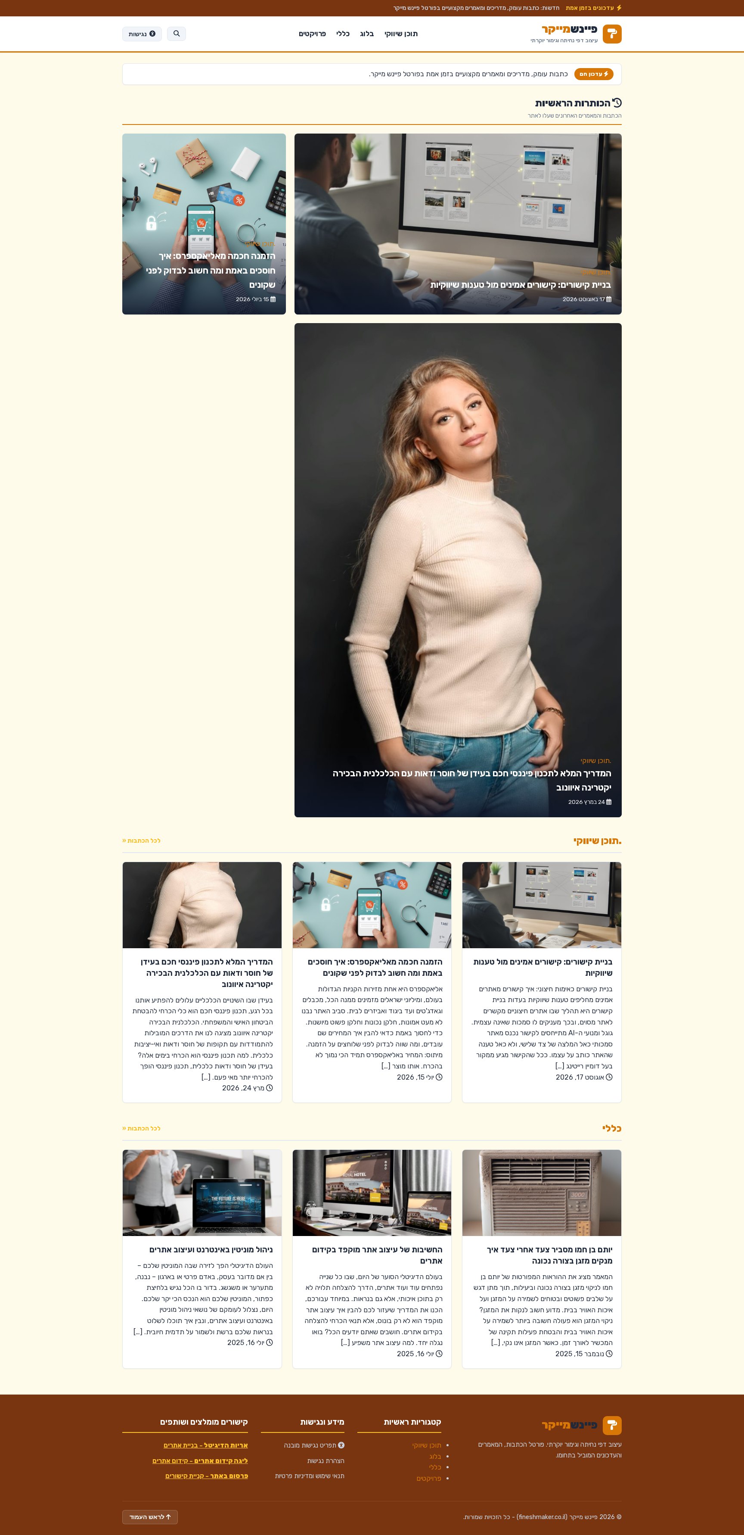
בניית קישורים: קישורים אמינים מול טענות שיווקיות (520, 285)
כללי (343, 33)
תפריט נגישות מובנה (311, 1445)
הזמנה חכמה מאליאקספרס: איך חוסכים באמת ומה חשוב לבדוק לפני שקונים (211, 270)
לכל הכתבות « (141, 840)
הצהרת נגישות (325, 1461)
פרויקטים (312, 33)
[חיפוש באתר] (176, 33)
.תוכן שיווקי (596, 272)
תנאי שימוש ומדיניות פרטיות (309, 1476)
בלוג (367, 33)
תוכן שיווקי (401, 33)
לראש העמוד (148, 1517)
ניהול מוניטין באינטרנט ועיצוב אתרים (211, 1250)
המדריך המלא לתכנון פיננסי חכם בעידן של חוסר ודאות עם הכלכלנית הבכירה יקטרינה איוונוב (207, 973)
